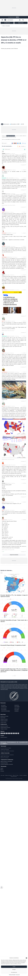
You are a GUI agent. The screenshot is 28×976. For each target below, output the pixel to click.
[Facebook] (3, 733)
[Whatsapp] (4, 733)
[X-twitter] (1, 733)
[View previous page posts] (13, 676)
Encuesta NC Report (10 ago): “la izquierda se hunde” (13, 645)
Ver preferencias (14, 972)
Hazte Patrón (3, 714)
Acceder (24, 143)
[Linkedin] (16, 733)
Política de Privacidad (12, 974)
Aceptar (14, 966)
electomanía (10, 19)
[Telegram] (8, 733)
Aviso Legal (18, 974)
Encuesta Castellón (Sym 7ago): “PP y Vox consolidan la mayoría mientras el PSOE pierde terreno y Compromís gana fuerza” (14, 670)
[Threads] (6, 733)
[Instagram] (11, 733)
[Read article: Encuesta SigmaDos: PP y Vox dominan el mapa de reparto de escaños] (14, 583)
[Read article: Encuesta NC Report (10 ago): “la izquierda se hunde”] (14, 633)
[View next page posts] (15, 676)
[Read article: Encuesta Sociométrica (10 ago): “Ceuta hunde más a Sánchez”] (14, 608)
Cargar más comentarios (14, 554)
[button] (26, 958)
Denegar (14, 969)
